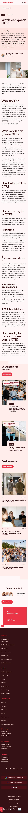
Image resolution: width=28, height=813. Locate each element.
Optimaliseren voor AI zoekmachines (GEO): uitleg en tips (14, 500)
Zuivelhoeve (4, 675)
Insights (3, 713)
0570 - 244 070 (11, 621)
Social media (4, 655)
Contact (3, 720)
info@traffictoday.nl (12, 613)
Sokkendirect (4, 686)
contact (6, 351)
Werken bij (4, 709)
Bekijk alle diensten (6, 663)
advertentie (5, 120)
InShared (3, 682)
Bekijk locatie (4, 735)
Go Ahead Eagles (5, 690)
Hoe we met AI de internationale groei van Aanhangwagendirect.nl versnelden (17, 409)
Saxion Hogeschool (6, 672)
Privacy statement (14, 799)
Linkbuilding (4, 648)
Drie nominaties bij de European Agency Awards (12, 567)
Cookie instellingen (14, 803)
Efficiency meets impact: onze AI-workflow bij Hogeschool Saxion (17, 449)
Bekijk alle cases (7, 374)
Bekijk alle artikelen (7, 466)
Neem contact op (7, 602)
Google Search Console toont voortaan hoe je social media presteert (11, 533)
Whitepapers (4, 717)
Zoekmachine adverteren (8, 645)
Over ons (3, 702)
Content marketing (6, 652)
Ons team (3, 706)
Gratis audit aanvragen (7, 724)
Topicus (3, 679)
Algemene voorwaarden (14, 796)
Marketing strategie (6, 659)
